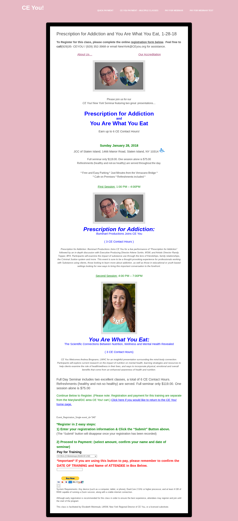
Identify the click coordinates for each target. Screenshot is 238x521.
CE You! (33, 7)
